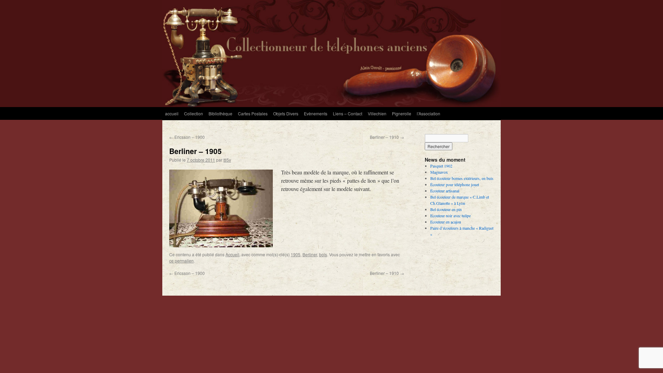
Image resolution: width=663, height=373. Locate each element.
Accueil (232, 254)
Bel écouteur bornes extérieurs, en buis (461, 178)
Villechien (377, 113)
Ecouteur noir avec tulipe (450, 215)
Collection (193, 113)
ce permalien (181, 261)
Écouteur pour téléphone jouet (454, 184)
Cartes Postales (253, 113)
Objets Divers (285, 113)
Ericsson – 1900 (187, 137)
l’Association (428, 113)
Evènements (315, 113)
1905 (295, 254)
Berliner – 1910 (387, 137)
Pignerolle (401, 113)
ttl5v (227, 160)
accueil (172, 113)
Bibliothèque (220, 113)
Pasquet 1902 (441, 166)
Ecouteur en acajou (445, 221)
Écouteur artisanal (444, 190)
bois (323, 254)
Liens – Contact (347, 113)
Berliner (309, 254)
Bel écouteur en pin (446, 209)
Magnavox (439, 172)
